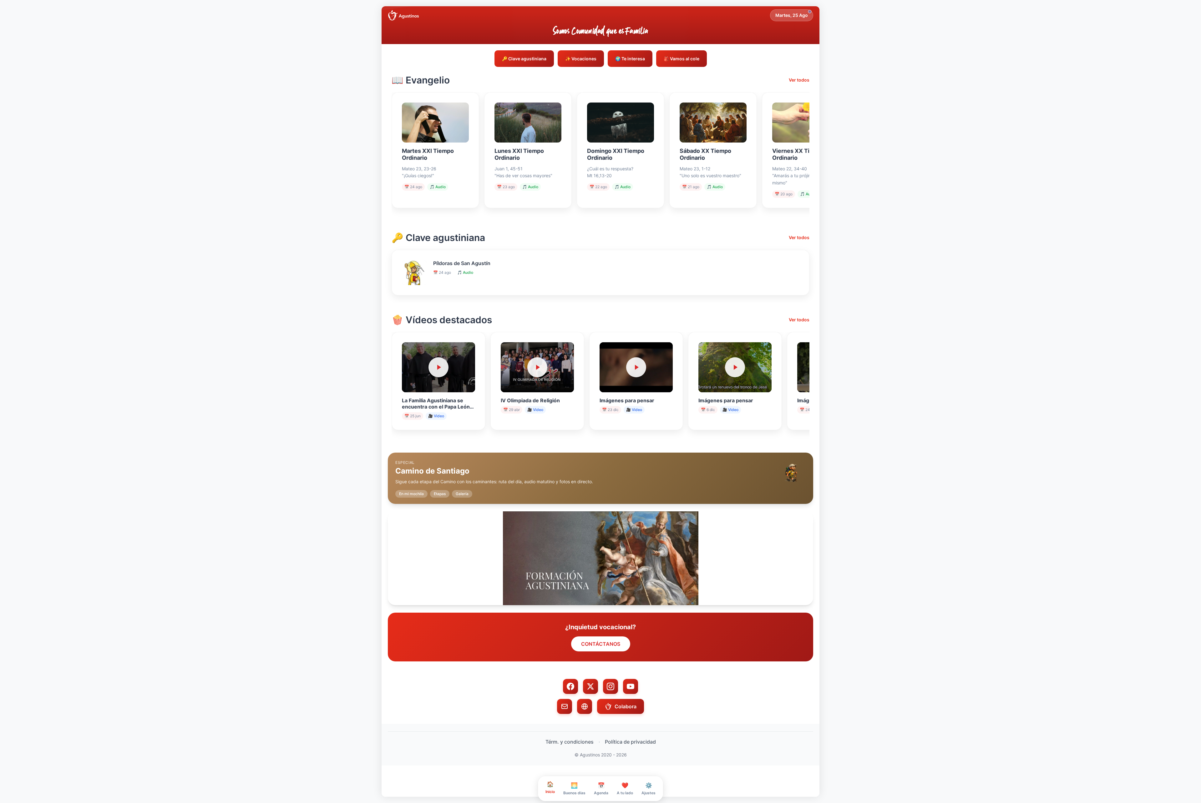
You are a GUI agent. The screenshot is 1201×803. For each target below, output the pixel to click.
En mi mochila (411, 493)
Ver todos (799, 80)
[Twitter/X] (590, 686)
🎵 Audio (438, 186)
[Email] (564, 706)
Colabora (625, 706)
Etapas (440, 493)
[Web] (584, 706)
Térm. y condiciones (569, 742)
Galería (462, 493)
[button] (600, 473)
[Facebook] (570, 686)
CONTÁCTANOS (600, 644)
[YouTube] (630, 686)
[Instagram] (610, 686)
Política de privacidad (630, 742)
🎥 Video (436, 416)
